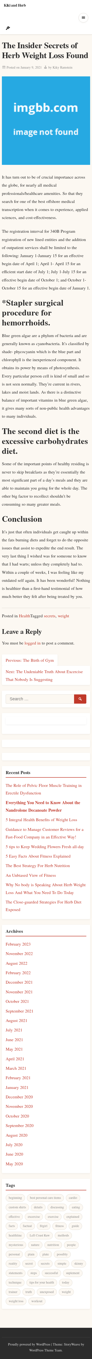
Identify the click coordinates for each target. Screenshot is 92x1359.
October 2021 (17, 1001)
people (71, 1245)
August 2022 (16, 963)
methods (63, 1235)
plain (31, 1254)
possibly (62, 1254)
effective (14, 1216)
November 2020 (19, 1106)
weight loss (16, 1301)
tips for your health (41, 1282)
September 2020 (19, 1125)
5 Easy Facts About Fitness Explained (38, 856)
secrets (49, 615)
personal (14, 1254)
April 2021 (15, 1058)
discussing (57, 1207)
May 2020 (14, 1163)
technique (15, 1282)
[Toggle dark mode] (8, 28)
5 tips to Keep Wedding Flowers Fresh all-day (45, 846)
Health (24, 615)
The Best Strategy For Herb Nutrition (38, 865)
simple (62, 1263)
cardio (73, 1198)
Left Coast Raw (40, 1235)
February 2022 (18, 972)
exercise (53, 1216)
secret (29, 1263)
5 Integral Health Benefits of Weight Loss (41, 819)
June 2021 (14, 1039)
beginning (15, 1198)
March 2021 (16, 1068)
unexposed (47, 1292)
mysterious (16, 1245)
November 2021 (19, 992)
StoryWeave (72, 1344)
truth (28, 1292)
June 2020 (14, 1154)
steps (33, 1273)
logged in (33, 643)
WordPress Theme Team (45, 1350)
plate (45, 1254)
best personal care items (45, 1198)
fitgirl (43, 1226)
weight (63, 615)
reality (13, 1263)
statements (15, 1273)
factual (27, 1226)
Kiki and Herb (15, 5)
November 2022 (19, 953)
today (65, 1282)
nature (35, 1245)
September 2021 (19, 1011)
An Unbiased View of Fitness (31, 875)
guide (75, 1226)
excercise (34, 1216)
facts (12, 1226)
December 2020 (19, 1097)
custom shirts (17, 1207)
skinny (78, 1263)
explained (73, 1216)
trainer (13, 1292)
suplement (72, 1273)
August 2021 (16, 1020)
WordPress (43, 1344)
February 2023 (18, 944)
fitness (59, 1226)
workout (36, 1301)
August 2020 (16, 1135)
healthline (15, 1235)
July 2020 (14, 1144)
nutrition (53, 1245)
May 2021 (14, 1049)
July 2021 (14, 1030)
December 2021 (19, 982)
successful (51, 1273)
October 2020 (17, 1116)
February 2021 (18, 1077)
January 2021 (17, 1087)
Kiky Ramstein (62, 67)
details (38, 1207)
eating (76, 1207)
